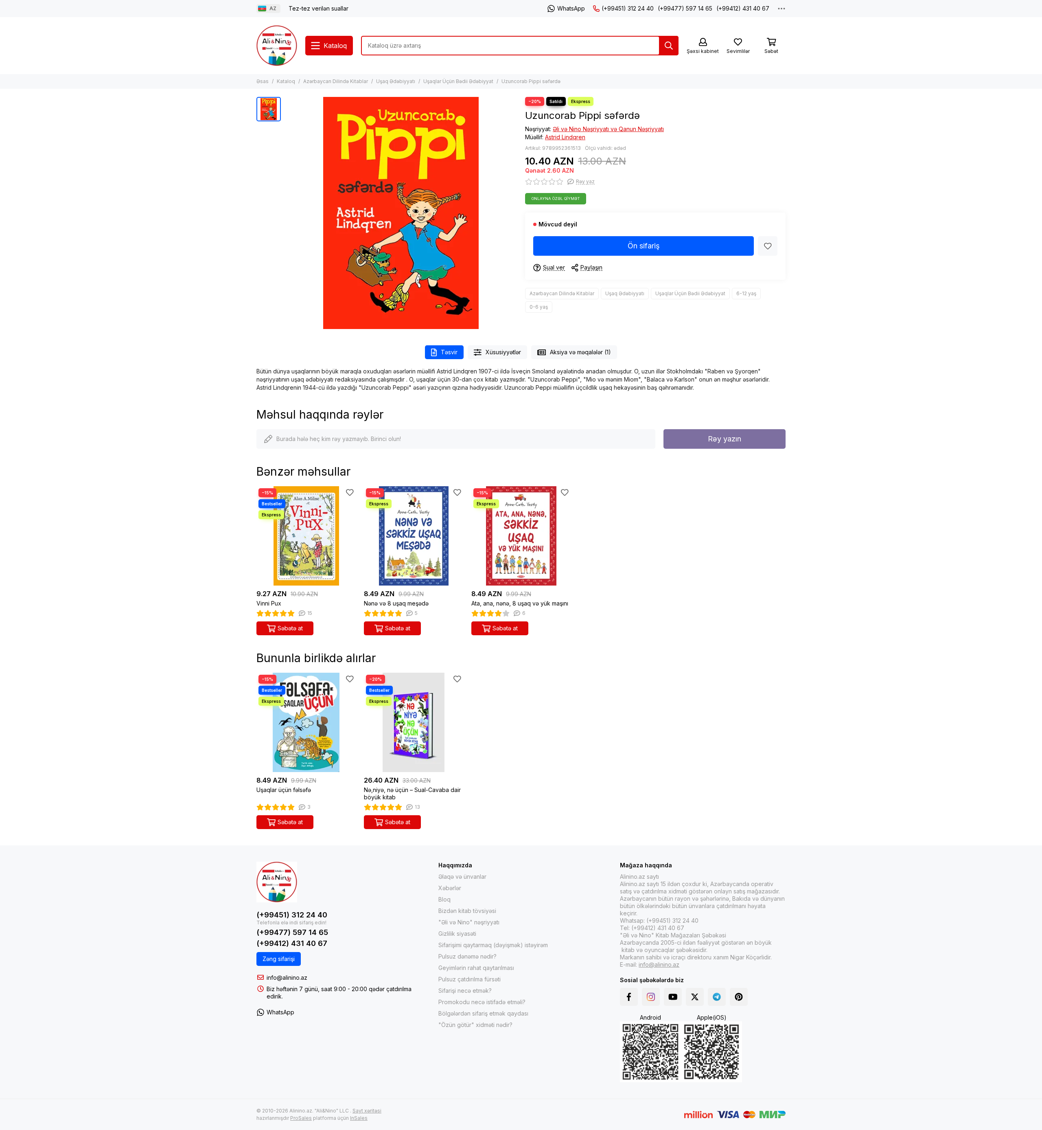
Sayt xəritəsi (366, 1111)
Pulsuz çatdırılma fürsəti (469, 979)
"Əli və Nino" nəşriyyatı (468, 922)
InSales (359, 1118)
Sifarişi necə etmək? (465, 990)
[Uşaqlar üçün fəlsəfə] (306, 722)
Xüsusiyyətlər (503, 352)
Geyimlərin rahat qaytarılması (476, 967)
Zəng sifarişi (279, 958)
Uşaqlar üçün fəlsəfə (283, 789)
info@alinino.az (287, 977)
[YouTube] (673, 997)
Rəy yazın (724, 438)
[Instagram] (651, 997)
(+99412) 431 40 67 (742, 8)
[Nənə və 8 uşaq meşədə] (413, 536)
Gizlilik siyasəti (457, 933)
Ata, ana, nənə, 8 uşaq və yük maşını (519, 603)
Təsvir (449, 352)
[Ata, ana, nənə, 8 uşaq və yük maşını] (521, 536)
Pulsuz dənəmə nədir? (467, 956)
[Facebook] (629, 997)
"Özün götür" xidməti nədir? (475, 1024)
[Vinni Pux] (306, 536)
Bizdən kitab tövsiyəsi (467, 910)
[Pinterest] (739, 997)
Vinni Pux (268, 603)
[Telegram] (717, 997)
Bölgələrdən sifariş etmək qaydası (483, 1013)
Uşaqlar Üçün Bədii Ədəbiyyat (458, 81)
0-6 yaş (539, 307)
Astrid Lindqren (565, 137)
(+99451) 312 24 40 (628, 8)
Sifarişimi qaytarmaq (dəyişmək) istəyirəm (493, 944)
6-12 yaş (746, 293)
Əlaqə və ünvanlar (462, 876)
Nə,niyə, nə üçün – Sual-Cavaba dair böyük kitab (412, 793)
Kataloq (286, 81)
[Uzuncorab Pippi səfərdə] (401, 213)
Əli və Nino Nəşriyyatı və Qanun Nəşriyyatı (608, 128)
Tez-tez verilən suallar (318, 8)
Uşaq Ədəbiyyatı (395, 81)
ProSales (301, 1118)
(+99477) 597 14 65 (685, 8)
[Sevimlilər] (767, 246)
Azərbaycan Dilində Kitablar (335, 81)
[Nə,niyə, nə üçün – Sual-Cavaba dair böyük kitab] (413, 722)
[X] (695, 997)
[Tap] (669, 45)
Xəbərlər (449, 887)
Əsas (262, 81)
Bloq (444, 899)
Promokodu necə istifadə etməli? (481, 1001)
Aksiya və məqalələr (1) (580, 352)
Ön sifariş (644, 245)
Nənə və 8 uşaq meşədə (396, 603)
